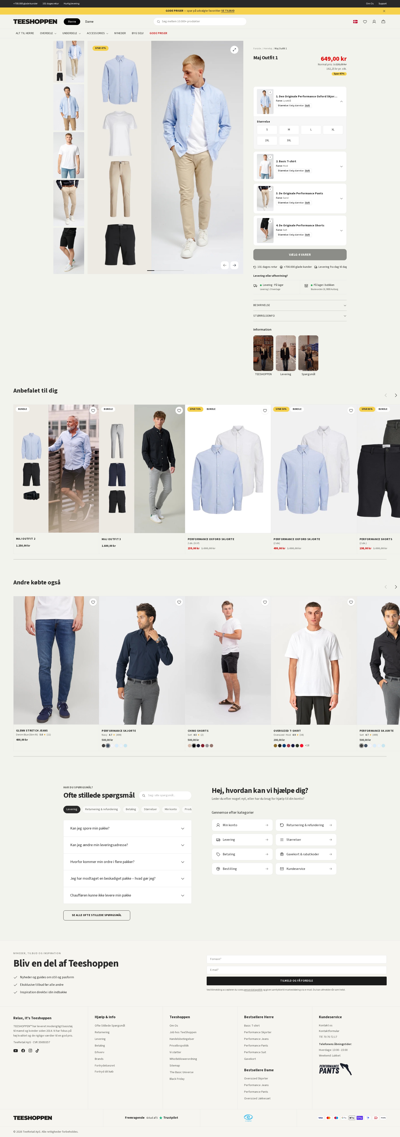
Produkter (191, 809)
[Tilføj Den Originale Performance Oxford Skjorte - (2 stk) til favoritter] (351, 410)
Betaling (131, 809)
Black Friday (177, 1079)
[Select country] (355, 22)
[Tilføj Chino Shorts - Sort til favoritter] (265, 602)
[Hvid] (112, 746)
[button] (300, 102)
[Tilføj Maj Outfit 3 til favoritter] (179, 410)
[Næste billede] (266, 469)
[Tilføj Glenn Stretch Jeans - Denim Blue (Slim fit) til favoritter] (93, 602)
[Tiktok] (37, 1051)
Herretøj (268, 48)
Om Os (370, 3)
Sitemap (175, 1066)
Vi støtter (175, 1052)
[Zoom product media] (234, 50)
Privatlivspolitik (179, 1046)
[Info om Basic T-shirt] (270, 157)
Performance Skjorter (257, 1032)
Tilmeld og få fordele (296, 981)
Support (383, 3)
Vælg (59, 527)
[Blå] (284, 746)
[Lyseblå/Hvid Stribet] (121, 746)
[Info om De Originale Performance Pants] (270, 189)
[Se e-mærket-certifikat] (248, 1117)
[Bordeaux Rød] (288, 746)
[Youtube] (15, 1050)
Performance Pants (256, 1046)
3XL (289, 140)
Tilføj (59, 719)
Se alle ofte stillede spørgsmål (97, 915)
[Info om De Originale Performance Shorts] (270, 221)
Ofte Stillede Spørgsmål (110, 1026)
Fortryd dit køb (104, 1072)
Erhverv (99, 1052)
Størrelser (150, 809)
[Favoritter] (365, 21)
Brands (99, 1059)
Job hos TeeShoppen (183, 1032)
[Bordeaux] (203, 746)
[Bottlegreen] (297, 746)
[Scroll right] (396, 395)
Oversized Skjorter (256, 1079)
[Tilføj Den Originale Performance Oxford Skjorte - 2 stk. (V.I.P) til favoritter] (265, 410)
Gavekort (250, 1059)
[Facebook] (23, 1051)
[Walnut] (211, 746)
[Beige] (189, 746)
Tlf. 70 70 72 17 (328, 1037)
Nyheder (120, 33)
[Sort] (103, 746)
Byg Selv (138, 33)
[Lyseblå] (117, 746)
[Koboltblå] (293, 746)
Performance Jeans (256, 1039)
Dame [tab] (89, 21)
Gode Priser (158, 33)
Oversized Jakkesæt (257, 1099)
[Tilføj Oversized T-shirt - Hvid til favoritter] (351, 602)
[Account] (374, 21)
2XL (267, 140)
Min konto (171, 809)
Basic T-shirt (252, 1026)
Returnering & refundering (101, 809)
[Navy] (108, 746)
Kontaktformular (329, 1031)
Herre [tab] (72, 21)
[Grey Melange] (207, 746)
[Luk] (384, 11)
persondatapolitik (253, 990)
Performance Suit (255, 1052)
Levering (71, 809)
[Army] (275, 746)
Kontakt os (325, 1026)
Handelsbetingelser (182, 1039)
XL (333, 130)
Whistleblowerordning (183, 1059)
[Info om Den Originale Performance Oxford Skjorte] (270, 92)
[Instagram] (30, 1051)
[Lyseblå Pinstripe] (125, 746)
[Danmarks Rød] (302, 746)
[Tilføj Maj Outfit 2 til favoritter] (93, 410)
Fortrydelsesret (105, 1066)
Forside (257, 48)
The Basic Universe (182, 1072)
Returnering (102, 1032)
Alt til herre (25, 33)
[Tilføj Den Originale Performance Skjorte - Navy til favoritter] (179, 602)
